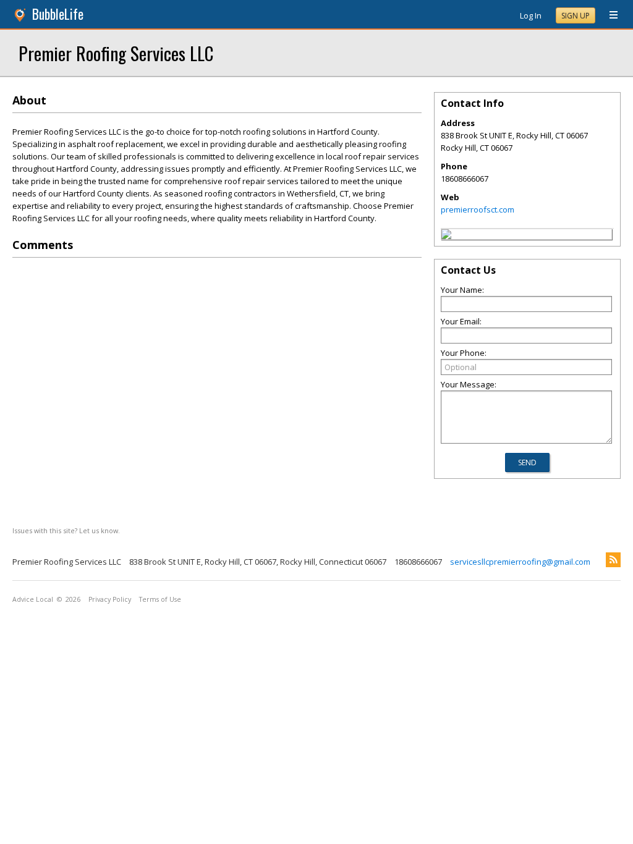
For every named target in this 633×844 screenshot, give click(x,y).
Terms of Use (160, 599)
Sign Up (575, 16)
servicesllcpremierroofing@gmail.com (520, 561)
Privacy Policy (109, 599)
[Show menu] (609, 15)
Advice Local (32, 599)
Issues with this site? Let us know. (66, 530)
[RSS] (613, 559)
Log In (531, 15)
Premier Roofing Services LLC (116, 53)
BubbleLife (57, 13)
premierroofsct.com (477, 209)
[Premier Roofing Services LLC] (446, 236)
